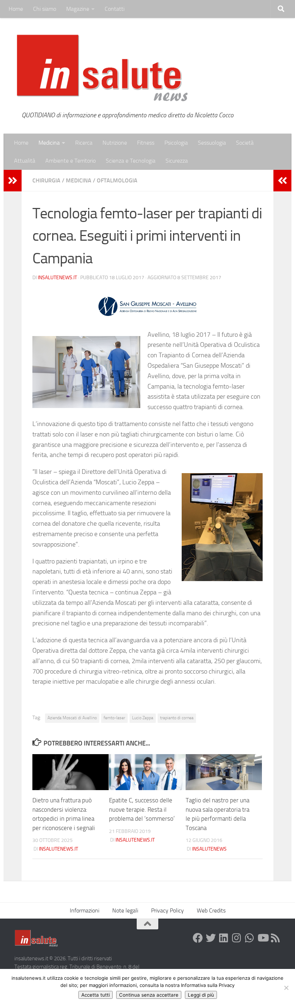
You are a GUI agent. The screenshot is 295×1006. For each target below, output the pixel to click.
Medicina (49, 142)
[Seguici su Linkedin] (224, 938)
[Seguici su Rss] (276, 938)
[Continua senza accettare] (286, 987)
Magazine (77, 8)
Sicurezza (176, 160)
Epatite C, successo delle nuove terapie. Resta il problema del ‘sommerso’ (142, 809)
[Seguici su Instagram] (237, 938)
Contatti (114, 8)
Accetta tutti (95, 995)
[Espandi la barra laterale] (13, 180)
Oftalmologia (117, 180)
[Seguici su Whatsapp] (250, 938)
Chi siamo (44, 8)
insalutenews (209, 849)
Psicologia (176, 142)
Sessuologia (212, 142)
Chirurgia (46, 180)
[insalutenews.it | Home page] (102, 68)
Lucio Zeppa (142, 717)
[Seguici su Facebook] (198, 938)
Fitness (145, 142)
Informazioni (84, 910)
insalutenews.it (57, 278)
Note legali (125, 910)
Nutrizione (115, 142)
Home (16, 8)
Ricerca (83, 142)
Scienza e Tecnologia (130, 160)
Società (245, 142)
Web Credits (211, 910)
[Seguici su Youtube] (263, 938)
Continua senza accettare (148, 995)
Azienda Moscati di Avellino (72, 717)
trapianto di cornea (177, 717)
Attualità (24, 160)
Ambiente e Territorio (70, 160)
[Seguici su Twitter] (211, 938)
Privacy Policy (167, 910)
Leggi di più (201, 995)
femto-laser (114, 717)
